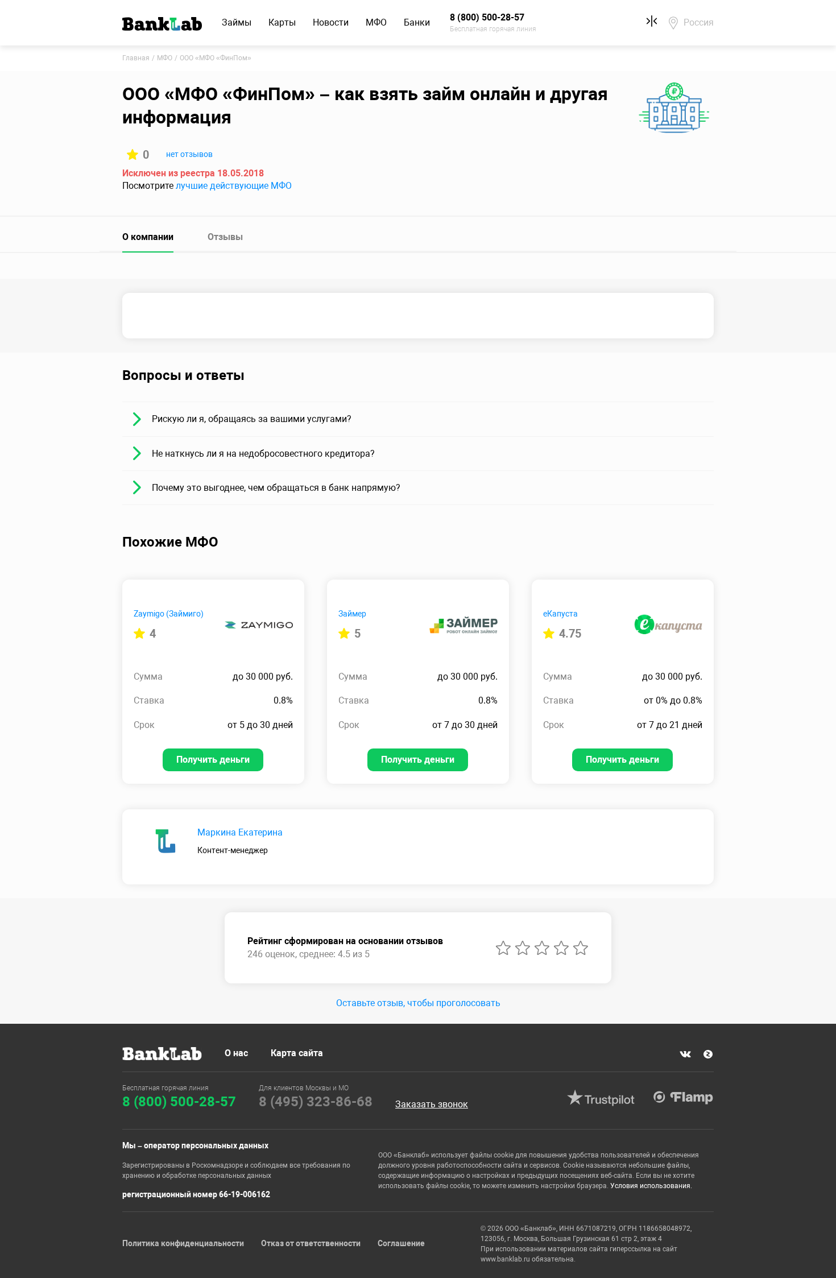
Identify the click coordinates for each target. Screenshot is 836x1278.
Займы (236, 22)
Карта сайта (297, 1053)
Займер (352, 613)
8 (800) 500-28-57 (179, 1102)
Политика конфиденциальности (183, 1243)
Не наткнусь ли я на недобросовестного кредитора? (263, 453)
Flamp (683, 1098)
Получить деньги (213, 759)
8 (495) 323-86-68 (316, 1102)
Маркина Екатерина (240, 832)
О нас (236, 1053)
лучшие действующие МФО (234, 185)
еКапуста (560, 613)
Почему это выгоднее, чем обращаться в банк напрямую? (276, 487)
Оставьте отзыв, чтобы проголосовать (418, 1003)
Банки (417, 22)
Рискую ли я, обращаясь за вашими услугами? (251, 418)
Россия (699, 22)
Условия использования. (651, 1186)
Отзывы (225, 236)
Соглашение (401, 1243)
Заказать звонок (431, 1104)
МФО (376, 22)
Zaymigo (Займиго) (169, 613)
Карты (282, 22)
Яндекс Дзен (708, 1054)
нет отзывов (189, 154)
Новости (331, 22)
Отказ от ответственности (311, 1243)
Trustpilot (600, 1097)
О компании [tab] (147, 236)
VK (685, 1054)
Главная (136, 58)
